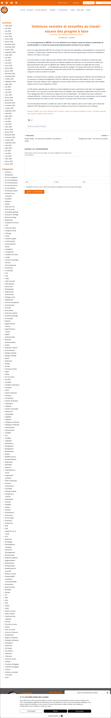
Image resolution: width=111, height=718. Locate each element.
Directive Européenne (12, 302)
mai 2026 (8, 31)
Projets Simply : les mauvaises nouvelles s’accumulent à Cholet (43, 138)
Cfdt (59, 34)
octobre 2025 (9, 50)
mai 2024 (8, 89)
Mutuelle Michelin (10, 459)
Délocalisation (9, 284)
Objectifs (8, 467)
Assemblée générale (11, 212)
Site (84, 182)
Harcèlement (9, 398)
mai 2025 (8, 60)
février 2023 (9, 129)
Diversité (8, 308)
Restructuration (10, 587)
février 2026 (9, 39)
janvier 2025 (9, 71)
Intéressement (9, 427)
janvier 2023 (9, 132)
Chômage (8, 233)
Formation (8, 387)
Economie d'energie (11, 316)
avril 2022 (8, 156)
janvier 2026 (9, 42)
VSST (7, 677)
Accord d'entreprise (11, 180)
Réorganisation (10, 566)
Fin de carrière (9, 377)
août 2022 (8, 145)
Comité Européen (10, 239)
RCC (6, 536)
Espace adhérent (88, 2)
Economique (9, 318)
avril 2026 (8, 34)
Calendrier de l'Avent (11, 223)
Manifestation (9, 451)
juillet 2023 (8, 116)
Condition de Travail (11, 254)
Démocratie (8, 286)
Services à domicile (11, 632)
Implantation (9, 403)
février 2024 (9, 97)
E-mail (56, 182)
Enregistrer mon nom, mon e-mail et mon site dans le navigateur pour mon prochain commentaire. (54, 187)
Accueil (22, 10)
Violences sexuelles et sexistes (72, 34)
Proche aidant (9, 518)
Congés (7, 257)
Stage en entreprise (11, 637)
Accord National (10, 188)
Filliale (7, 374)
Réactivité (8, 539)
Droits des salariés (11, 313)
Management (9, 446)
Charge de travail (10, 231)
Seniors (7, 627)
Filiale (7, 372)
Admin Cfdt (64, 37)
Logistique (8, 441)
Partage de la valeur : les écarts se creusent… (94, 137)
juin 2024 (8, 87)
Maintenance (9, 443)
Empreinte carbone (11, 348)
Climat (7, 236)
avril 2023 (8, 124)
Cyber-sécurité (10, 281)
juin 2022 (8, 151)
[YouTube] (2, 3)
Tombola (7, 661)
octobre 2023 (9, 108)
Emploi (7, 345)
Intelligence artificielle (12, 422)
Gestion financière (11, 393)
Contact (88, 10)
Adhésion (8, 201)
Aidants (7, 204)
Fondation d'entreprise (12, 385)
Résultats (8, 590)
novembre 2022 (10, 137)
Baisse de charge (10, 217)
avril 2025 (8, 63)
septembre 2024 (10, 81)
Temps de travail (10, 659)
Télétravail (8, 653)
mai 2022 (8, 153)
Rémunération (9, 563)
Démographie (9, 289)
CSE (6, 276)
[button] (107, 693)
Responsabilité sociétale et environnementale (10, 579)
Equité (7, 358)
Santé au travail (10, 611)
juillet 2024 (8, 84)
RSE (6, 603)
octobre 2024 (9, 79)
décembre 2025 (10, 44)
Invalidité (8, 433)
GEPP (7, 390)
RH (6, 595)
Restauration (9, 584)
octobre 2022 (9, 140)
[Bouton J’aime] (29, 120)
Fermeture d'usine (11, 369)
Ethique (7, 364)
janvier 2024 (9, 100)
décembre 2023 (10, 103)
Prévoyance (9, 515)
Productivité (9, 523)
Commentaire (29, 155)
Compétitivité (9, 252)
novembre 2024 (10, 76)
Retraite (7, 592)
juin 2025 (8, 58)
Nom (27, 182)
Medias (7, 454)
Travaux (7, 669)
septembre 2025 (10, 52)
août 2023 (8, 113)
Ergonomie (8, 361)
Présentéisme (9, 512)
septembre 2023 (10, 111)
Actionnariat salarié (11, 191)
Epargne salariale (10, 353)
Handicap (8, 395)
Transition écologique (12, 664)
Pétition (7, 507)
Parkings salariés (10, 491)
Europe (7, 366)
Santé (7, 608)
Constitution (9, 268)
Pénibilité (8, 504)
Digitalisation (9, 300)
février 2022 (9, 161)
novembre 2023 (10, 105)
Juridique (8, 438)
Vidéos (73, 10)
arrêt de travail (9, 209)
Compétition (9, 249)
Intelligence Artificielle (12, 425)
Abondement (9, 175)
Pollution (8, 510)
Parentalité (8, 489)
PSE (6, 526)
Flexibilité (8, 382)
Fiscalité (7, 379)
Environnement (10, 350)
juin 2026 (8, 28)
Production (8, 520)
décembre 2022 (10, 135)
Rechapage (8, 542)
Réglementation (10, 560)
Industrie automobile (11, 409)
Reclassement (9, 555)
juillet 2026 (8, 26)
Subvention (8, 645)
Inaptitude (8, 406)
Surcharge (8, 648)
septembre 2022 (10, 143)
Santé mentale (9, 614)
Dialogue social (10, 297)
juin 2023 (8, 119)
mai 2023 (8, 121)
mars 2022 (8, 159)
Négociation (9, 462)
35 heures (8, 172)
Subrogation (9, 643)
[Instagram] (11, 3)
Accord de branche (11, 185)
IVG (6, 435)
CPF (6, 273)
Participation (9, 499)
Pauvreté (8, 502)
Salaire (7, 606)
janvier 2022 (9, 164)
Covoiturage (9, 270)
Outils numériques (11, 481)
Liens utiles (80, 10)
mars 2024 (8, 95)
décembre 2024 (10, 73)
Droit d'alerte (9, 310)
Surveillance (9, 651)
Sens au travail (10, 629)
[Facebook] (7, 3)
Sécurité (7, 621)
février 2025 (9, 68)
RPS (6, 598)
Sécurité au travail (11, 624)
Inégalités (8, 417)
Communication (10, 241)
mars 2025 (8, 65)
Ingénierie (8, 419)
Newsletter (76, 2)
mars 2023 (8, 127)
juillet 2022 (8, 148)
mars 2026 (8, 36)
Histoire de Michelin (11, 401)
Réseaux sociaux (10, 574)
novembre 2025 (10, 47)
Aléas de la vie (10, 207)
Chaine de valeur (10, 228)
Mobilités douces (10, 457)
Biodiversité (9, 220)
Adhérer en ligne (62, 2)
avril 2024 (8, 92)
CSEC (7, 278)
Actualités (30, 10)
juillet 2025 (8, 55)
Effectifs (7, 321)
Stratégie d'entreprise (12, 640)
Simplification (9, 635)
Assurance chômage (11, 215)
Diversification (9, 305)
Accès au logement (11, 177)
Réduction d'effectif (11, 558)
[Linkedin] (16, 3)
